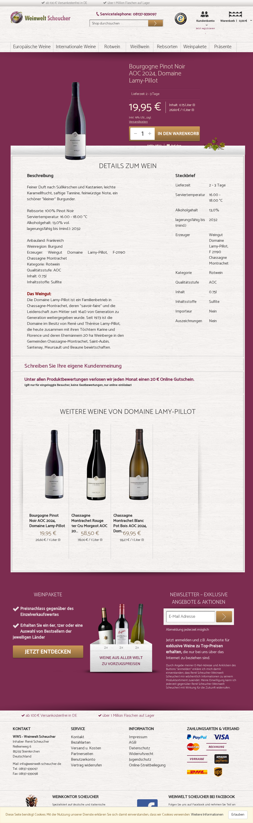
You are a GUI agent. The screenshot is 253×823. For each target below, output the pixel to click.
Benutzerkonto (83, 759)
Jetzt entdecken (48, 651)
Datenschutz (139, 748)
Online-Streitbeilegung (147, 765)
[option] (48, 491)
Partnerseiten (82, 754)
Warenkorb (226, 21)
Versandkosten (138, 121)
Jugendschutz (140, 759)
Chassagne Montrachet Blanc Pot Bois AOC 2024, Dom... (130, 523)
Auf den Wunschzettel (176, 147)
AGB (132, 742)
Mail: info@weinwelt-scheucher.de (37, 764)
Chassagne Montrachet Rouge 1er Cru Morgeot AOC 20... (89, 523)
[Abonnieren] (224, 617)
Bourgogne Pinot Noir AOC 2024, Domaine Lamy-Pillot (47, 520)
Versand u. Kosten (86, 748)
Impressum (138, 737)
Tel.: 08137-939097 (25, 769)
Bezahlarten (80, 742)
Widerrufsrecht (141, 754)
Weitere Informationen (207, 815)
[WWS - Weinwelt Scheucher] (40, 17)
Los (155, 22)
